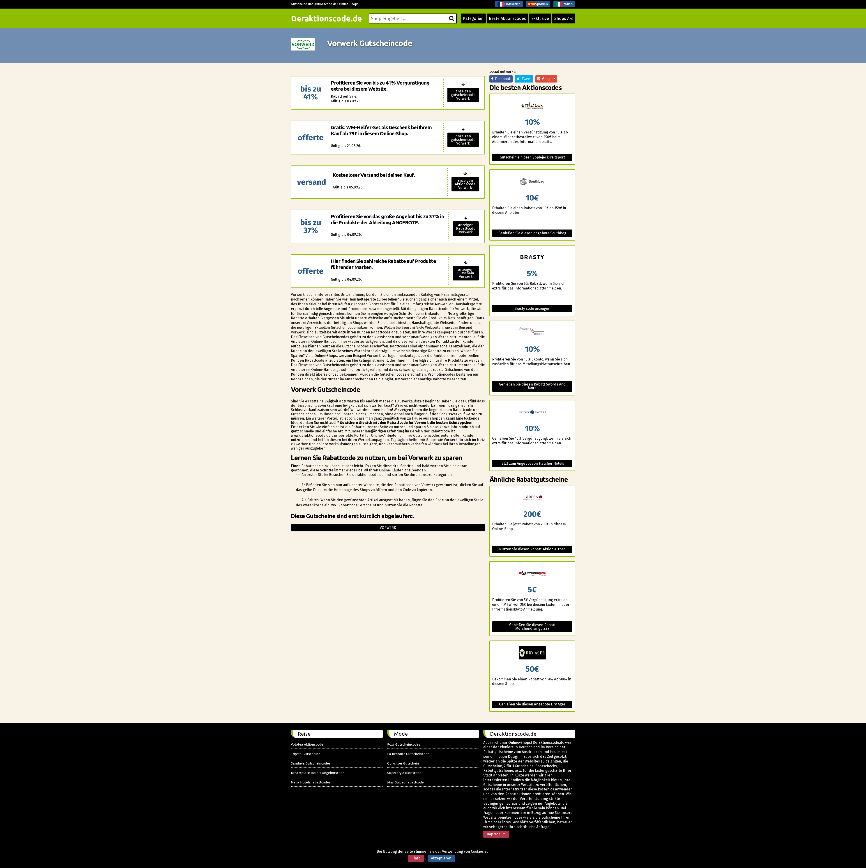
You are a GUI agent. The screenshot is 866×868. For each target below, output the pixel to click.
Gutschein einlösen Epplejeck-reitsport (532, 157)
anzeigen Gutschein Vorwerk (465, 273)
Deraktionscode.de (326, 18)
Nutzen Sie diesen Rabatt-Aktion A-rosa (532, 549)
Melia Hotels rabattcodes (310, 782)
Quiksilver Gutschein (403, 763)
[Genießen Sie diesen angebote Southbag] (532, 182)
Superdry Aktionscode (404, 773)
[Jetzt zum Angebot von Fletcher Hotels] (532, 412)
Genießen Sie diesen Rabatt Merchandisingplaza (532, 627)
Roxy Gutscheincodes (403, 744)
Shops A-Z (563, 18)
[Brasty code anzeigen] (532, 257)
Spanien (541, 4)
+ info (415, 858)
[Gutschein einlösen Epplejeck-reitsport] (532, 106)
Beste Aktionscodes (507, 18)
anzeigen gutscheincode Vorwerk (463, 95)
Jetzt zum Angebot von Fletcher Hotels (532, 463)
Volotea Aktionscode (307, 744)
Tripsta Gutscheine (305, 754)
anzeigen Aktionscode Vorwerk (465, 184)
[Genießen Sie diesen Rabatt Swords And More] (532, 333)
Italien (567, 4)
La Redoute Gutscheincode (408, 754)
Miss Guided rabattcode (405, 782)
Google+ (547, 79)
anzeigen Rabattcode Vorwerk (465, 228)
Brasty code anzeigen (532, 308)
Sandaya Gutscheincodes (310, 763)
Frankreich (512, 4)
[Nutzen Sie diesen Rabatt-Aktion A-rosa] (532, 498)
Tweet (526, 79)
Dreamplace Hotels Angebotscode (317, 773)
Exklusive (540, 18)
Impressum (496, 834)
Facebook (502, 79)
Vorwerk (388, 528)
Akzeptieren (441, 858)
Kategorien (473, 18)
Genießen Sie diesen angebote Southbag (532, 233)
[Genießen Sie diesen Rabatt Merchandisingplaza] (532, 573)
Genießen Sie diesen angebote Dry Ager (532, 704)
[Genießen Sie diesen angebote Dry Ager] (532, 653)
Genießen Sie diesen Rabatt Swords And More (532, 386)
